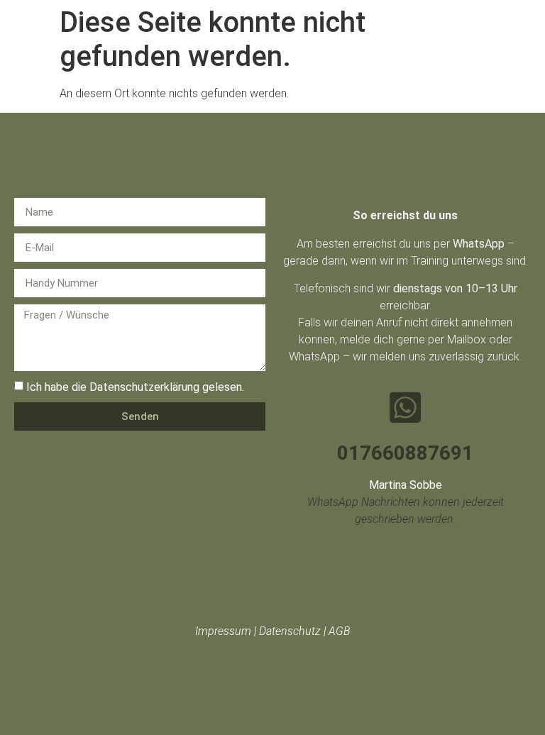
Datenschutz (290, 631)
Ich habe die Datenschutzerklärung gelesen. (135, 387)
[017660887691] (405, 407)
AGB (340, 631)
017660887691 (405, 453)
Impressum (223, 631)
